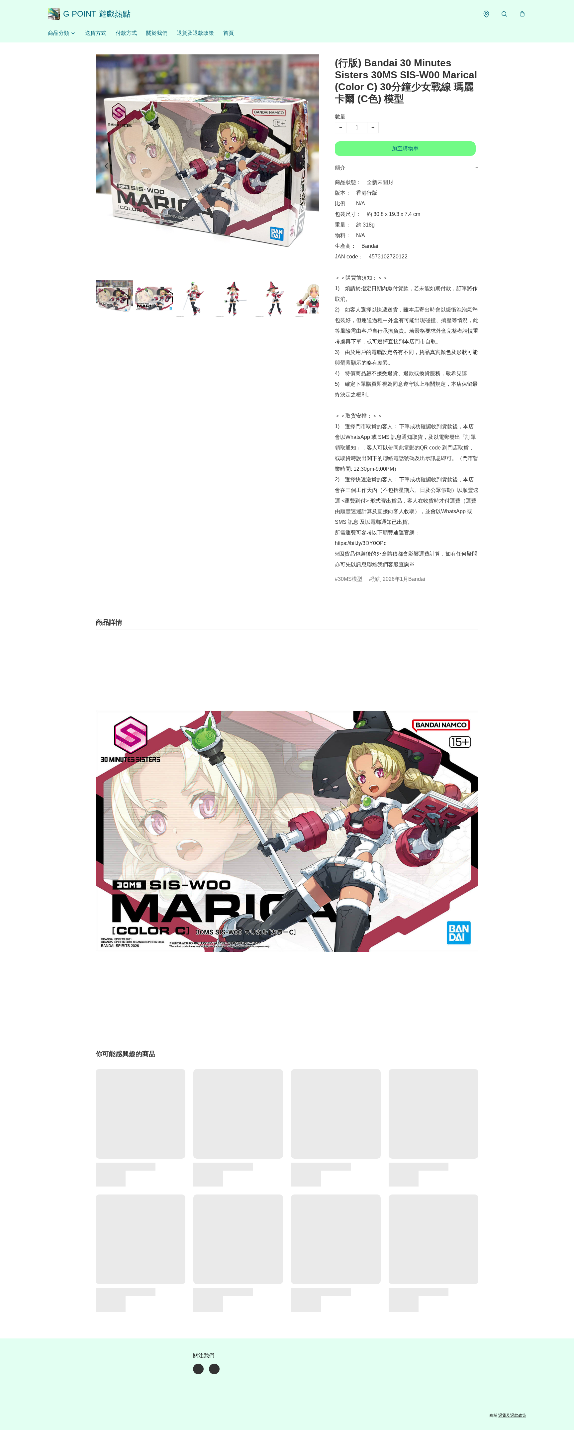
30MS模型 (350, 579)
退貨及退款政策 (195, 33)
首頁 (228, 33)
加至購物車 (405, 148)
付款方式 (126, 33)
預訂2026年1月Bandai (398, 579)
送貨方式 (95, 33)
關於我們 (156, 33)
